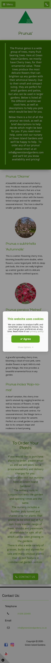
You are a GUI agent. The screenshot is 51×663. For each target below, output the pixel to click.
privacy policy (36, 331)
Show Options (25, 347)
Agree (27, 339)
